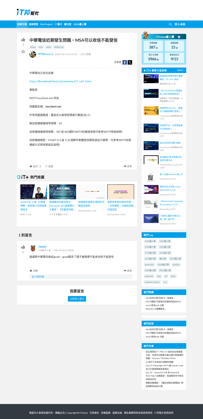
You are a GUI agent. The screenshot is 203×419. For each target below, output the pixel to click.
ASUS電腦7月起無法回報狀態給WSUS (163, 301)
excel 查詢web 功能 (155, 305)
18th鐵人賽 (150, 270)
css (165, 282)
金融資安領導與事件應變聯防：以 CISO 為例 (171, 77)
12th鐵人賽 (165, 253)
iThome (84, 412)
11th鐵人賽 (150, 258)
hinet (33, 47)
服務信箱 (117, 412)
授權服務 (106, 412)
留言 (37, 166)
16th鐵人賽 (165, 241)
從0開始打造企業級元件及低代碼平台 (171, 158)
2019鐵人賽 (175, 258)
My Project (46, 24)
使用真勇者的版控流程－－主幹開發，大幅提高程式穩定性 (120, 205)
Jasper (42, 246)
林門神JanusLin (45, 54)
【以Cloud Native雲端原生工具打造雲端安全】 (171, 92)
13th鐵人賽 (150, 247)
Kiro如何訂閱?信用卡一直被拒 (159, 298)
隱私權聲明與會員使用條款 (138, 412)
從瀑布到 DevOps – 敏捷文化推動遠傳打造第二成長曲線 (171, 110)
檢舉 (129, 166)
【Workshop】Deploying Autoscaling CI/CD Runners (171, 203)
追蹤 (50, 166)
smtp (48, 47)
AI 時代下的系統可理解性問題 (159, 362)
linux (173, 276)
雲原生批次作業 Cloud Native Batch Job (170, 188)
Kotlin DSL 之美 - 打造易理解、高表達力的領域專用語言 (33, 205)
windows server (152, 282)
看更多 (180, 70)
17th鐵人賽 (150, 253)
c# (166, 276)
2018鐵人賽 (163, 264)
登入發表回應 (38, 276)
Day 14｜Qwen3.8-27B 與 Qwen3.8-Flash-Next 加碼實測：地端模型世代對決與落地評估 (164, 375)
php (159, 276)
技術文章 (22, 24)
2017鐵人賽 (165, 270)
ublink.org (58, 47)
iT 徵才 (58, 24)
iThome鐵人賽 (165, 36)
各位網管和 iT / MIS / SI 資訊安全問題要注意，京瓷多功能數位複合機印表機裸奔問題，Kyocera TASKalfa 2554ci (164, 355)
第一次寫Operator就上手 (171, 174)
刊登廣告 (94, 412)
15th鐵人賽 (150, 241)
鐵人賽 (163, 258)
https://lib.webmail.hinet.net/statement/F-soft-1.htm (60, 81)
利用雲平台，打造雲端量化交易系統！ (171, 127)
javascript (149, 264)
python (176, 264)
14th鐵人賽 (165, 247)
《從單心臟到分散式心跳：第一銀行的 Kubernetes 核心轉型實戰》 (171, 217)
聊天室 (67, 24)
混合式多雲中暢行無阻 (170, 142)
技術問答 (33, 24)
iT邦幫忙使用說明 (163, 412)
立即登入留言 (77, 298)
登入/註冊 (180, 24)
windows (149, 276)
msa (41, 47)
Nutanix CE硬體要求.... (156, 308)
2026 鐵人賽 (79, 24)
